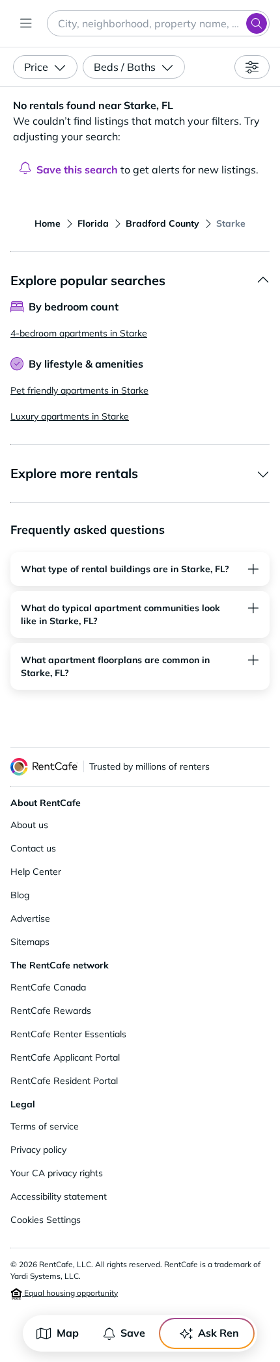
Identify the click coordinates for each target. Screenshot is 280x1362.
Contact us (33, 848)
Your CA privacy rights (56, 1173)
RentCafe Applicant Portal (65, 1057)
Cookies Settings (45, 1220)
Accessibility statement (58, 1196)
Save (132, 1332)
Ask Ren (218, 1332)
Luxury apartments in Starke (69, 416)
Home (48, 223)
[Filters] (252, 67)
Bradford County (162, 223)
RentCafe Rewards (50, 1010)
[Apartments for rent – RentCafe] (44, 767)
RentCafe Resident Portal (64, 1081)
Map (68, 1332)
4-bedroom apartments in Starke (78, 333)
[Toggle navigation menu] (26, 23)
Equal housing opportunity (70, 1293)
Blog (19, 895)
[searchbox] (158, 23)
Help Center (35, 871)
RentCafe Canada (48, 987)
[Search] (256, 23)
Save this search (77, 169)
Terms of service (44, 1126)
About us (29, 825)
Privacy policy (38, 1149)
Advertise (30, 918)
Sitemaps (29, 942)
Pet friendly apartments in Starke (79, 390)
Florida (93, 223)
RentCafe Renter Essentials (68, 1034)
